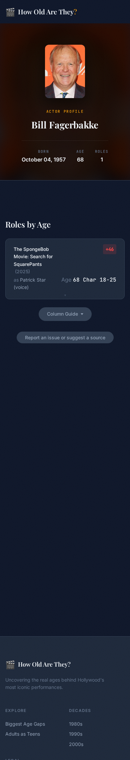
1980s (75, 724)
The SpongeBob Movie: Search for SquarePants (33, 256)
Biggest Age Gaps (25, 724)
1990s (75, 734)
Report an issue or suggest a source (65, 337)
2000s (76, 744)
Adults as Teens (22, 734)
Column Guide (62, 314)
